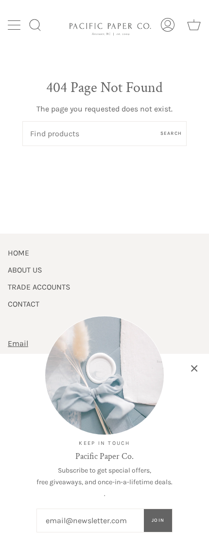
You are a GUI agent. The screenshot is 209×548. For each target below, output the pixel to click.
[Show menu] (15, 25)
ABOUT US (25, 269)
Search (171, 133)
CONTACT (23, 304)
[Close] (194, 368)
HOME (18, 252)
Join (158, 520)
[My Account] (167, 24)
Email (18, 343)
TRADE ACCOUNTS (39, 287)
